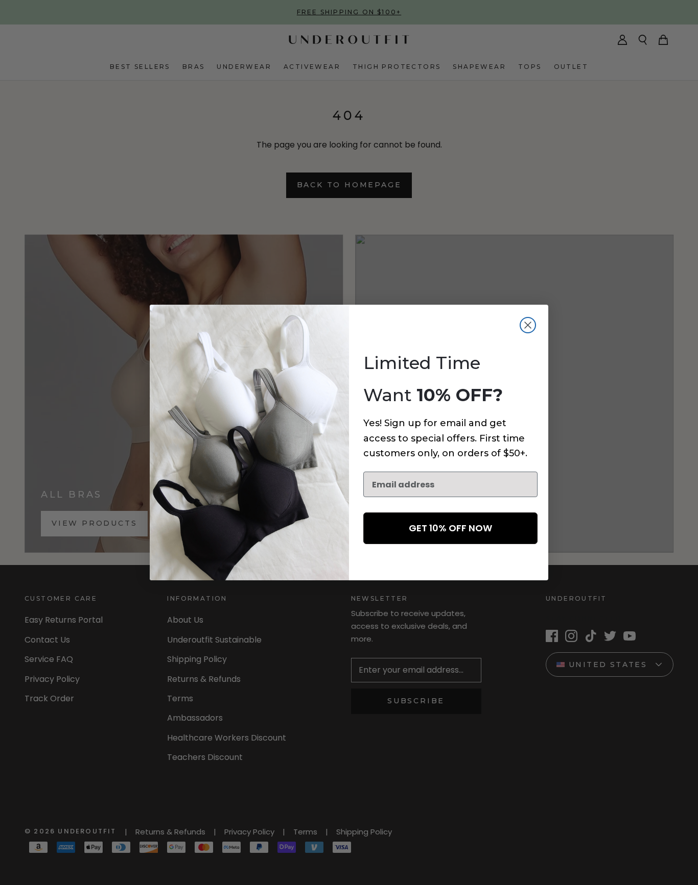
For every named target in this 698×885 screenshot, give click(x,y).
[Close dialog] (528, 325)
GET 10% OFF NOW (450, 528)
